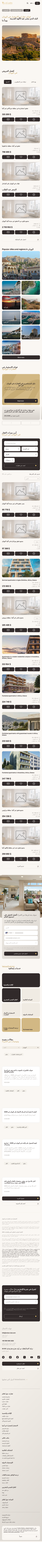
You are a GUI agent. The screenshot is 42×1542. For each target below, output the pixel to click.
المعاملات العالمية (7, 1450)
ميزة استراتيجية (5, 1441)
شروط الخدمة (5, 1517)
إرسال (20, 1316)
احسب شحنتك (5, 1470)
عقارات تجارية (5, 1401)
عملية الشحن (5, 1465)
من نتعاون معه (5, 1490)
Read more (20, 401)
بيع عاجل (33, 82)
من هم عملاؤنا (5, 1453)
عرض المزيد (20, 866)
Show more (21, 357)
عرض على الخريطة (34, 474)
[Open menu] (37, 3)
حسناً (20, 1536)
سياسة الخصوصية (9, 1309)
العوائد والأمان (5, 1431)
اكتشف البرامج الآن (6, 1421)
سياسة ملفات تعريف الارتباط (8, 1522)
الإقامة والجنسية (7, 1413)
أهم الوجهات (5, 1502)
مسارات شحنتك (5, 1468)
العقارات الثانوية (5, 1399)
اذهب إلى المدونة (20, 1203)
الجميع (7, 82)
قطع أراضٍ (4, 1404)
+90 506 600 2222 (8, 1340)
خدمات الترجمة (5, 1478)
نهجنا (3, 1492)
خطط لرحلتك (5, 1507)
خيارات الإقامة (5, 1416)
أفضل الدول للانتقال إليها (7, 1418)
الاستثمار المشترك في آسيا (10, 1425)
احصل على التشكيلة (20, 239)
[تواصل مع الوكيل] (8, 119)
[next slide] (30, 423)
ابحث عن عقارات (20, 465)
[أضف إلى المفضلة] (21, 119)
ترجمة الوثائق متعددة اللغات (10, 1475)
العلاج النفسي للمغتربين (9, 1487)
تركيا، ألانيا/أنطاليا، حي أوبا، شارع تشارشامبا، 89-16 (17, 1348)
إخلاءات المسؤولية (6, 1519)
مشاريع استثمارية (16, 10)
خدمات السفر (5, 1505)
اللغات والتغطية (5, 1480)
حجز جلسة (4, 1495)
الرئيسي (6, 10)
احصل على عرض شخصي (21, 953)
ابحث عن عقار (21, 1368)
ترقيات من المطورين (20, 82)
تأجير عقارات (5, 1408)
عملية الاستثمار (5, 1428)
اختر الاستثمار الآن (6, 1433)
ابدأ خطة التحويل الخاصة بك (8, 1458)
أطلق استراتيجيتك (6, 1445)
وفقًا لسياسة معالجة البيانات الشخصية (11, 1531)
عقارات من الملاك (6, 1406)
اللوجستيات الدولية (7, 1462)
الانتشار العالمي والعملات (7, 1455)
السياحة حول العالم (7, 1499)
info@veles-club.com (8, 1333)
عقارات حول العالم (7, 1393)
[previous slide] (11, 423)
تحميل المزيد (20, 1198)
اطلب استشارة (21, 1363)
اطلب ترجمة (5, 1482)
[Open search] (27, 3)
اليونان (27, 10)
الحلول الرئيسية (5, 1443)
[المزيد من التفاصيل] (34, 119)
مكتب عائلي (5, 1438)
